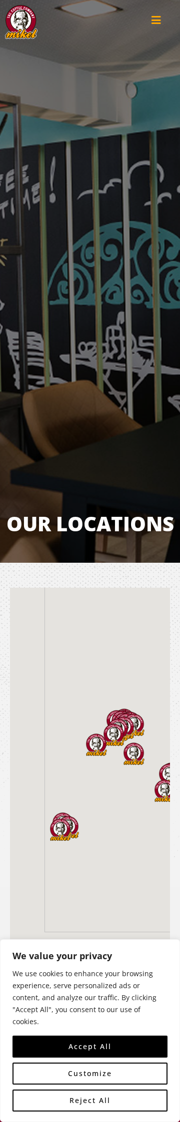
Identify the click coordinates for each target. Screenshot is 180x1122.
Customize (90, 1073)
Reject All (90, 1100)
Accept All (90, 1046)
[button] (96, 745)
